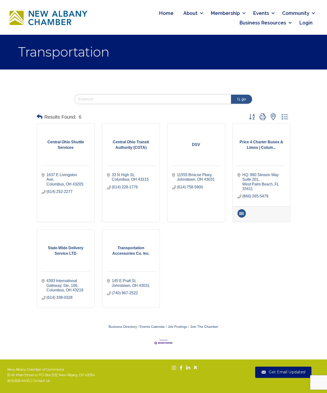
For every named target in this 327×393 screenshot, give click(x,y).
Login (306, 23)
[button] (39, 117)
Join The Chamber (204, 327)
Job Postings (177, 327)
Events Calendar (152, 327)
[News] (241, 216)
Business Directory (123, 327)
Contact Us (41, 381)
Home (166, 13)
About (190, 13)
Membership (225, 13)
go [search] (244, 99)
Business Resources (262, 23)
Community (295, 13)
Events (261, 13)
